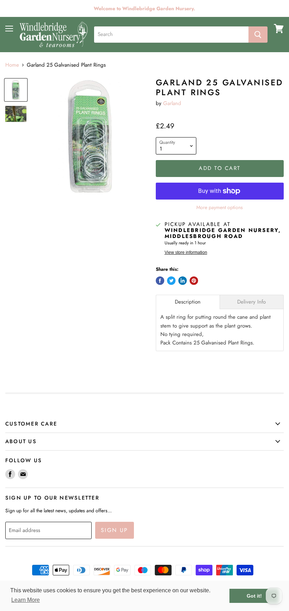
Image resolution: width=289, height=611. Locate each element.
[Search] (258, 34)
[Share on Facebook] (160, 280)
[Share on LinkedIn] (182, 280)
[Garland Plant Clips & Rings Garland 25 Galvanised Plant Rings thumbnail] (16, 90)
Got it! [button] (254, 596)
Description (188, 302)
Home (12, 65)
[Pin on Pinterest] (194, 280)
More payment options (219, 207)
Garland (172, 103)
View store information (186, 252)
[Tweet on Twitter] (171, 280)
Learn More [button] (25, 600)
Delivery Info (251, 302)
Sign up (114, 530)
